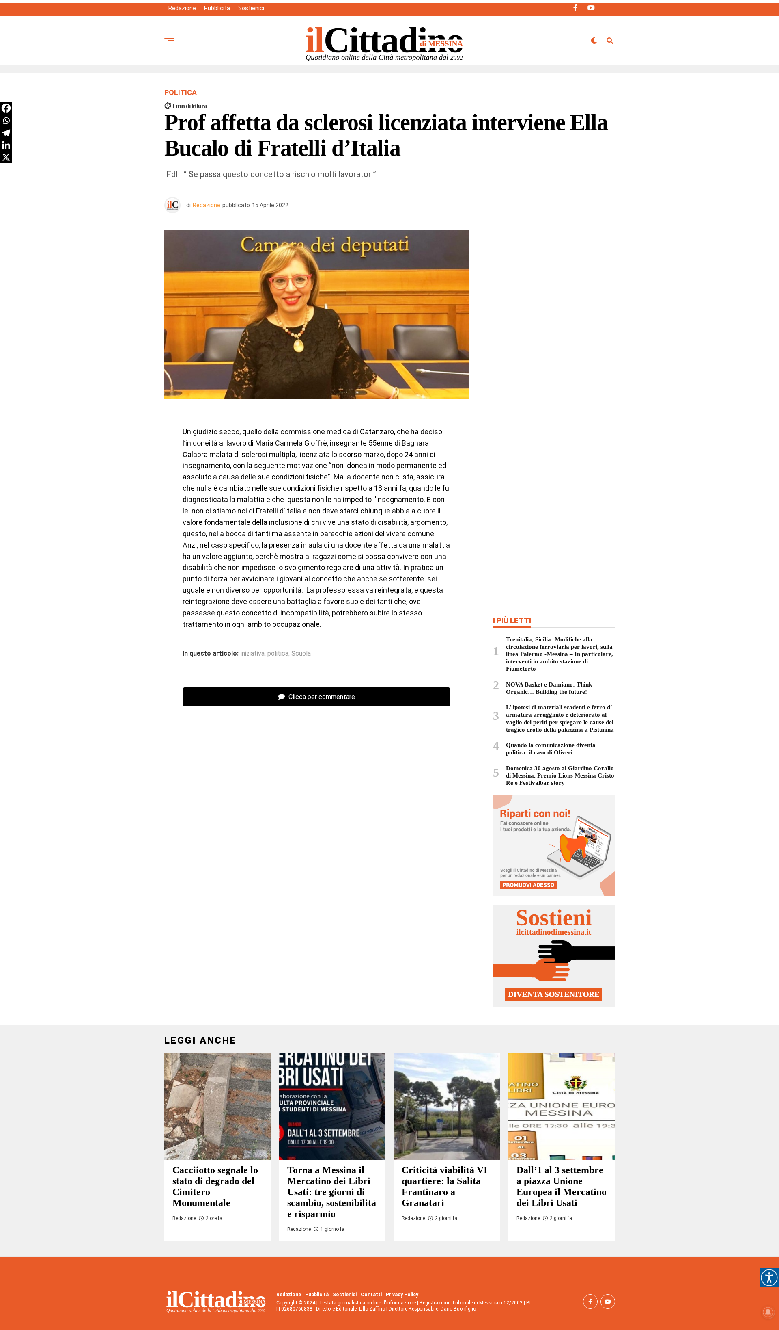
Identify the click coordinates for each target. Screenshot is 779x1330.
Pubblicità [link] (217, 8)
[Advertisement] (554, 288)
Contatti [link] (371, 1295)
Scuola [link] (301, 653)
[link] (769, 1277)
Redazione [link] (182, 8)
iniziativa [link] (253, 653)
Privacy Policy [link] (402, 1295)
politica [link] (277, 653)
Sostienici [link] (251, 8)
